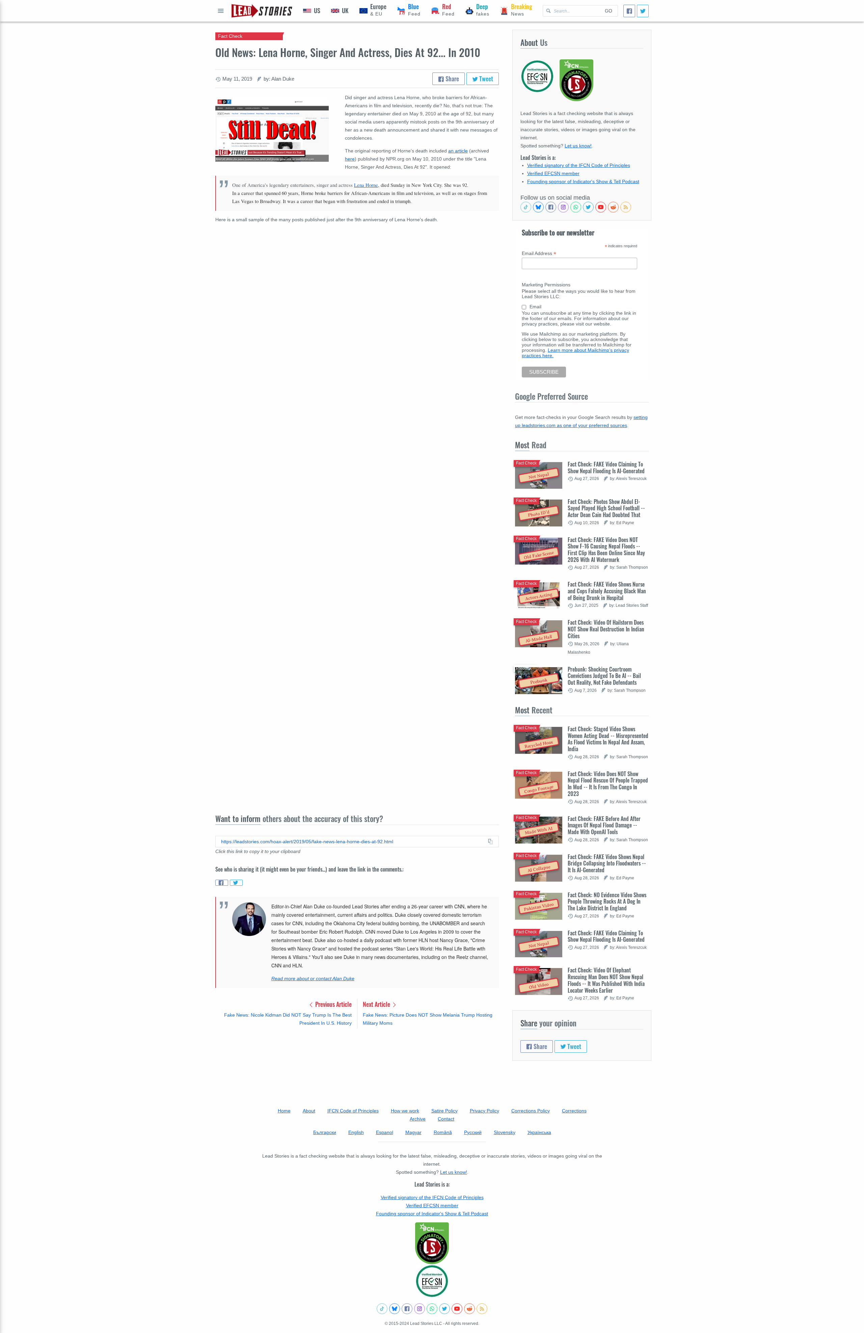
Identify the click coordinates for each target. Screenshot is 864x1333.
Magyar (413, 1132)
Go (608, 10)
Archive (418, 1119)
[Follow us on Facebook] (550, 207)
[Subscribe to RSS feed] (625, 207)
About (309, 1110)
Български (324, 1132)
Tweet (485, 78)
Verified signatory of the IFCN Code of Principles (578, 165)
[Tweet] (643, 11)
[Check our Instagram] (563, 207)
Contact (446, 1119)
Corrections (574, 1110)
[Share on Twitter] (236, 883)
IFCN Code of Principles (353, 1110)
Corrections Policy (530, 1110)
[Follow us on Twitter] (588, 207)
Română (443, 1132)
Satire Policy (444, 1110)
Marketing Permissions (546, 284)
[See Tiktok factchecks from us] (525, 207)
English (356, 1132)
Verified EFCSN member (553, 173)
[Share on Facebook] (221, 883)
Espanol (384, 1132)
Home (284, 1110)
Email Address (539, 253)
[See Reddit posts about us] (613, 207)
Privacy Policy (484, 1110)
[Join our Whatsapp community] (575, 207)
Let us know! (578, 145)
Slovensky (504, 1132)
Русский (473, 1132)
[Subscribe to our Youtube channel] (600, 207)
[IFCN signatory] (432, 1243)
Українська (539, 1132)
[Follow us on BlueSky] (538, 207)
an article (458, 150)
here (350, 159)
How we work (405, 1110)
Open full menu (220, 10)
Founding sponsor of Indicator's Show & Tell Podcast (583, 181)
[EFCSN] (432, 1281)
